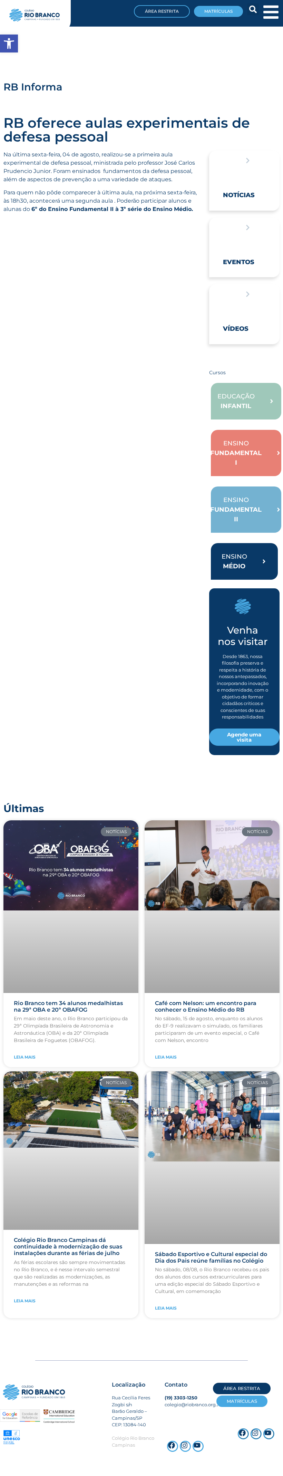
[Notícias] (248, 160)
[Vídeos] (248, 294)
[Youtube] (268, 1433)
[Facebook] (243, 1433)
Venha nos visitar (242, 636)
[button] (253, 9)
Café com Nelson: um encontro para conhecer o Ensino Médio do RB (205, 1006)
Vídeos (235, 328)
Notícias (239, 195)
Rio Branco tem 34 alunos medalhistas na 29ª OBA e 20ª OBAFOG (68, 1006)
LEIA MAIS (25, 1057)
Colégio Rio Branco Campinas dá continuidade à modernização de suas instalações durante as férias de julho (68, 1246)
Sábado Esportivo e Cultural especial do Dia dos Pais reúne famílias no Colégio (211, 1257)
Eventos (238, 262)
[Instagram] (256, 1433)
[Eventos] (248, 227)
